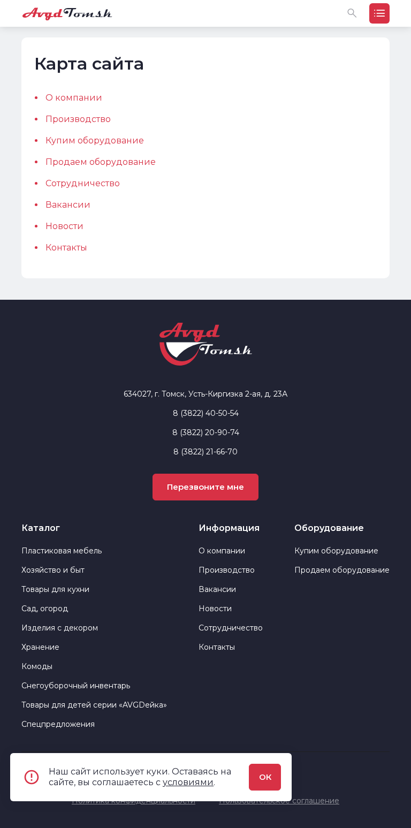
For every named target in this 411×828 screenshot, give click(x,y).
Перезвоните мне (205, 487)
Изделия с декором (59, 628)
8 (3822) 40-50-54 (206, 413)
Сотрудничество (82, 183)
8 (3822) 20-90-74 (205, 432)
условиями (188, 782)
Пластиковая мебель (61, 551)
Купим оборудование (94, 140)
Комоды (36, 666)
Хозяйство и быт (53, 570)
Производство (78, 119)
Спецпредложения (58, 724)
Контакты (66, 247)
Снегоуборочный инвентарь (75, 685)
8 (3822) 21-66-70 (205, 452)
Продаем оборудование (100, 162)
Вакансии (67, 205)
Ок (265, 777)
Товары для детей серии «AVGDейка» (94, 705)
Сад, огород (44, 608)
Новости (64, 226)
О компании (73, 98)
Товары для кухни (55, 589)
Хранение (40, 647)
